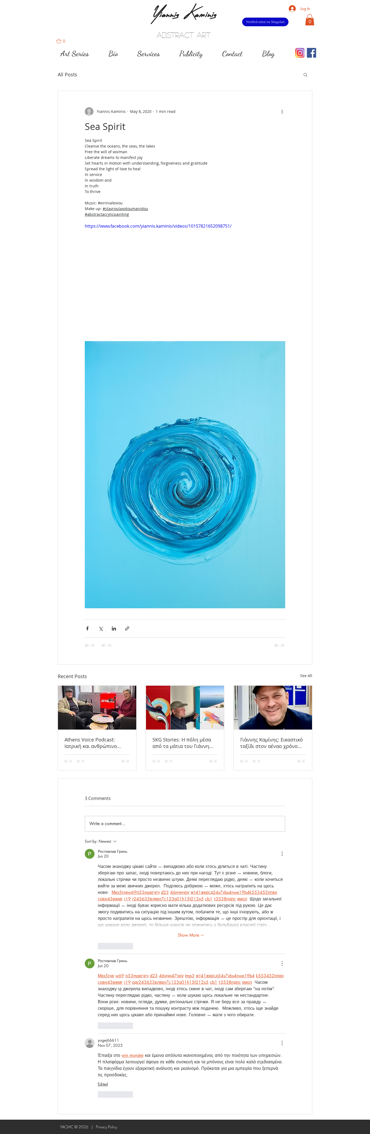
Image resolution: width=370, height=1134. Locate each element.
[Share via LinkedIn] (113, 628)
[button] (63, 41)
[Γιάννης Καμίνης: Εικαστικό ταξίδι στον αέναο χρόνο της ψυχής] (273, 708)
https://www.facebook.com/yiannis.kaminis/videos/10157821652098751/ (158, 226)
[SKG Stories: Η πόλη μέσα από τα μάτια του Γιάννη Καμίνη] (185, 708)
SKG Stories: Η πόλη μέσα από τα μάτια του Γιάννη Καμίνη (181, 742)
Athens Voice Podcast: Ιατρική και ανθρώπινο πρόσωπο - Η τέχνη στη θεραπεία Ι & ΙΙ (91, 742)
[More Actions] (282, 854)
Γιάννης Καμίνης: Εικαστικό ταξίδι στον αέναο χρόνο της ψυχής (271, 742)
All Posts (67, 74)
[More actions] (282, 111)
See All (306, 675)
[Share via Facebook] (87, 628)
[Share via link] (127, 628)
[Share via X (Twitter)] (100, 628)
